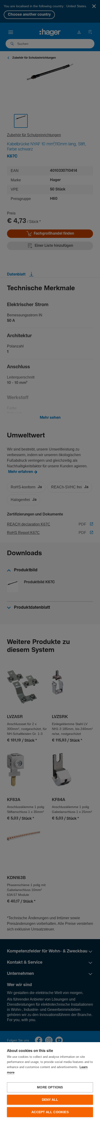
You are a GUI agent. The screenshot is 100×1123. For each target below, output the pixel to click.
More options (50, 1087)
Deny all (50, 1100)
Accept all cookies (50, 1112)
